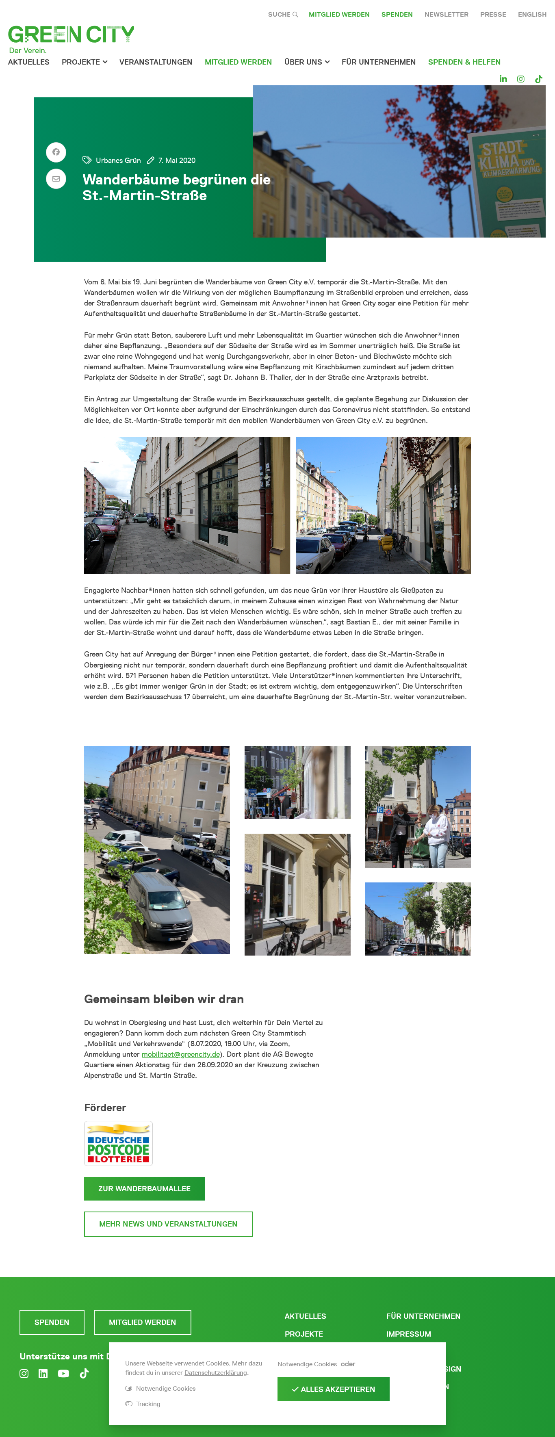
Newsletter (446, 14)
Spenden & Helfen (464, 62)
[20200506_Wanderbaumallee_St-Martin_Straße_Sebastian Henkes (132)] (297, 895)
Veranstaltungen (156, 62)
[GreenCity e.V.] (71, 39)
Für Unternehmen (423, 1316)
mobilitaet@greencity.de (180, 1054)
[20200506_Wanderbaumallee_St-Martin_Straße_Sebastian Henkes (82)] (297, 782)
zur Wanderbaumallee (144, 1188)
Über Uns (303, 62)
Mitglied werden (339, 14)
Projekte (81, 62)
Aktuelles (29, 62)
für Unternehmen (379, 62)
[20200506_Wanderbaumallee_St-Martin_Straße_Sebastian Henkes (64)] (418, 919)
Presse (493, 14)
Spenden (397, 14)
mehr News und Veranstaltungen (168, 1224)
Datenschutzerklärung (215, 1372)
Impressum (408, 1334)
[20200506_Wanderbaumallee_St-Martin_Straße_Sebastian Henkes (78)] (418, 807)
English (532, 14)
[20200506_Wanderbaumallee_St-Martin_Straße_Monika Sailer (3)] (157, 850)
